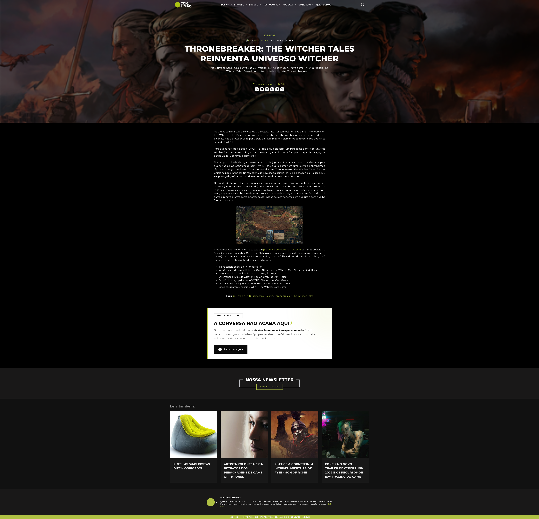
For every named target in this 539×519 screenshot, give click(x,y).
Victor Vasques (261, 40)
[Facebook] (262, 89)
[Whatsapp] (257, 89)
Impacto (239, 5)
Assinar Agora (269, 386)
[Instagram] (282, 89)
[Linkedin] (272, 89)
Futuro (253, 5)
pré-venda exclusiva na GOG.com (282, 249)
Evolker (307, 517)
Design (225, 5)
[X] (267, 89)
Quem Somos (323, 5)
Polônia (269, 296)
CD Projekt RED (242, 296)
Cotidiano (304, 5)
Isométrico (258, 296)
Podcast (288, 5)
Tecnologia (270, 5)
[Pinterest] (277, 89)
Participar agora (233, 349)
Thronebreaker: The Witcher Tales (293, 296)
